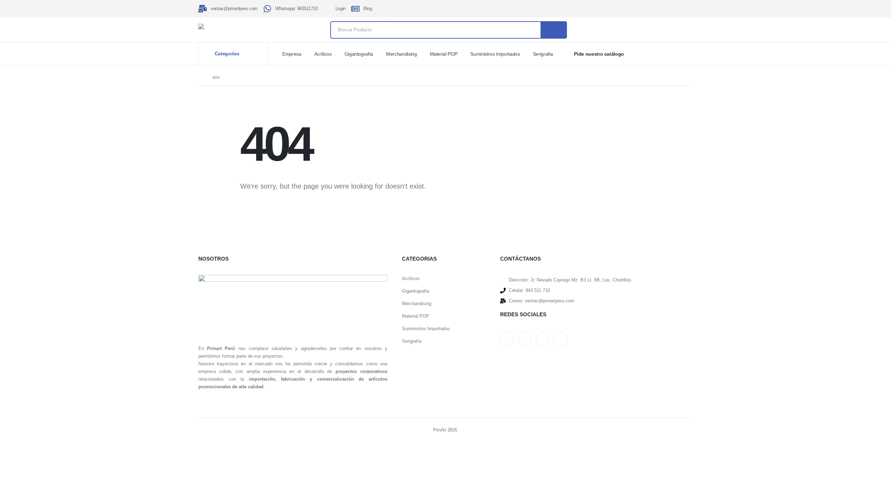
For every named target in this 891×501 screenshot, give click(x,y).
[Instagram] (428, 9)
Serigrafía (543, 54)
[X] (416, 9)
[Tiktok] (439, 9)
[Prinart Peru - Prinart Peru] (241, 26)
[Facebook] (405, 9)
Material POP (444, 54)
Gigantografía (359, 54)
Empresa (291, 54)
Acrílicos (323, 54)
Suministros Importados (495, 54)
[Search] (553, 30)
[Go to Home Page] (200, 77)
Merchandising (401, 54)
